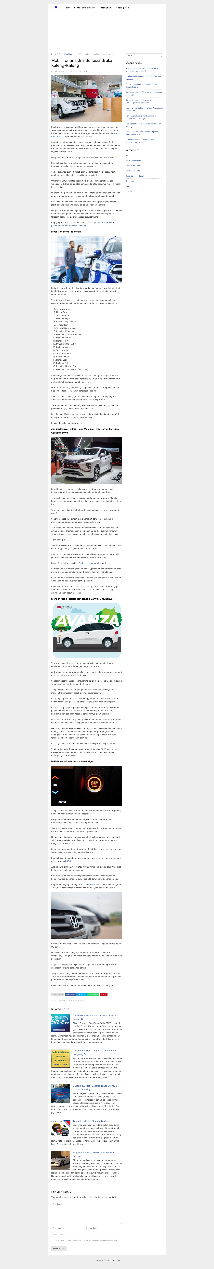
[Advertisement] (107, 30)
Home (67, 8)
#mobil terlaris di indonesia (73, 1001)
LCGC (68, 861)
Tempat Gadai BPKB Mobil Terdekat (91, 1121)
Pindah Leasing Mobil (89, 563)
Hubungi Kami (123, 8)
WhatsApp (94, 994)
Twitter (82, 994)
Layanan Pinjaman (83, 8)
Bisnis (128, 155)
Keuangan (130, 181)
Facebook (71, 994)
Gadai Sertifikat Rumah (135, 176)
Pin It (104, 994)
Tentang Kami (105, 8)
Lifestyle (129, 191)
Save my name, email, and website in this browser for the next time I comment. (85, 1241)
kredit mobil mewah (93, 884)
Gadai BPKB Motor (133, 171)
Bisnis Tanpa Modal (133, 160)
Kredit (128, 186)
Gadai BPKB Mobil (65, 54)
